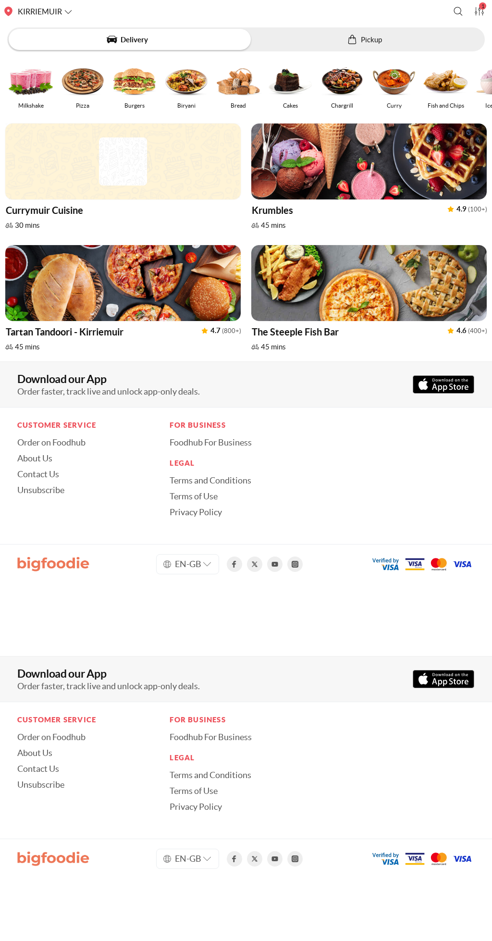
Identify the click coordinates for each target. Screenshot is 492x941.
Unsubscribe (40, 490)
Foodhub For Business (211, 442)
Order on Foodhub (51, 442)
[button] (458, 11)
